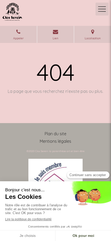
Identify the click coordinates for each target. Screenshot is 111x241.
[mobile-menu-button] (102, 9)
